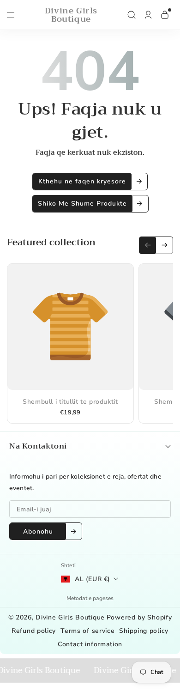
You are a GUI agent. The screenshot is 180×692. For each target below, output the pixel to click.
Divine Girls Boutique (70, 617)
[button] (10, 17)
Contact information (90, 644)
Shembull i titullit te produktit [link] (70, 401)
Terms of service (87, 630)
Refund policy (34, 630)
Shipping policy (143, 630)
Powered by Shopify (139, 617)
